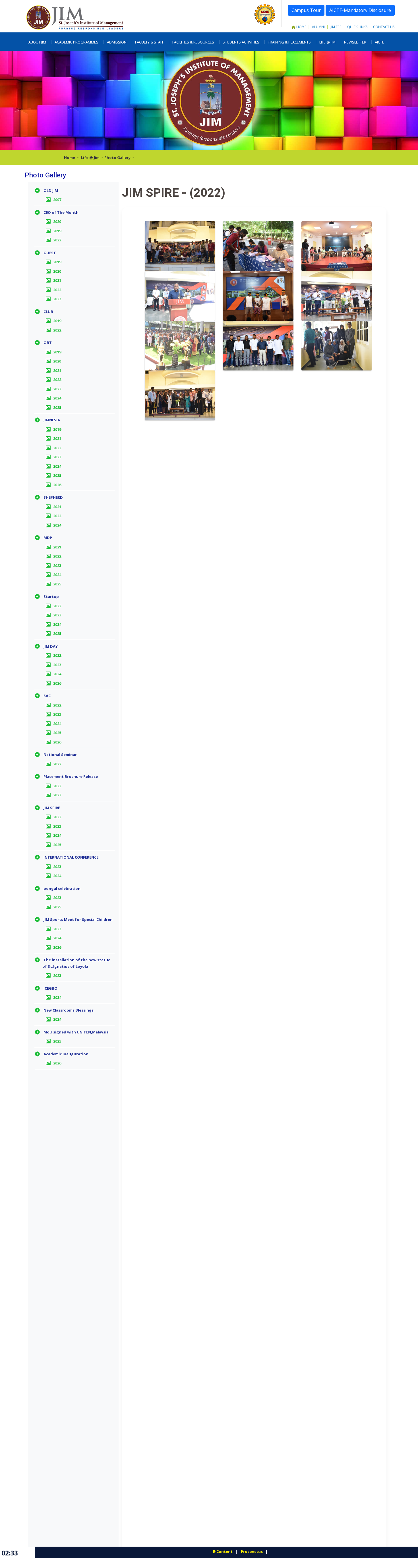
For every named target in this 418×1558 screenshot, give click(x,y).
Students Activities (241, 42)
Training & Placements (289, 42)
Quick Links (357, 26)
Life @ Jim (90, 157)
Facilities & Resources (193, 42)
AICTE (379, 42)
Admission (117, 42)
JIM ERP (336, 26)
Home (301, 26)
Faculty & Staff (149, 42)
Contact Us (383, 26)
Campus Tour (306, 10)
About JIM (37, 42)
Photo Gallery (117, 157)
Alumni (318, 26)
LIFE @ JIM (327, 42)
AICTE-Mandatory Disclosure (360, 10)
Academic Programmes (76, 42)
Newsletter (355, 42)
